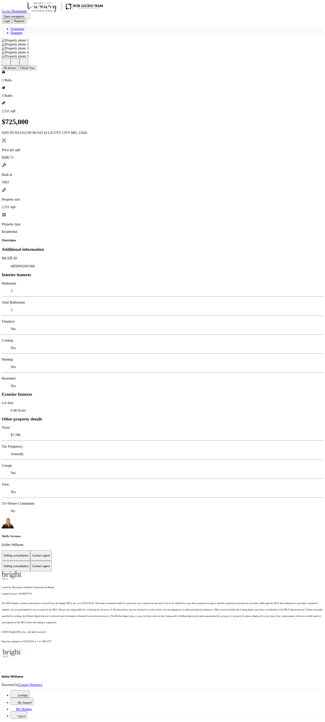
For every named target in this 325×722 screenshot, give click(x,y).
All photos (10, 68)
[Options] (6, 62)
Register (19, 21)
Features (16, 33)
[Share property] (23, 62)
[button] (162, 40)
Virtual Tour (27, 68)
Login (7, 21)
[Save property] (15, 62)
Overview (18, 29)
